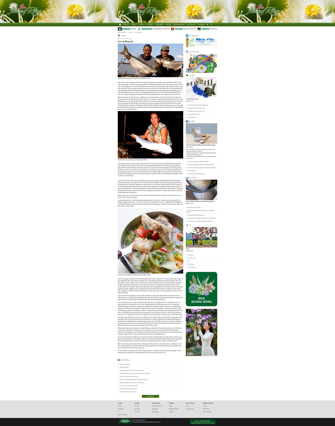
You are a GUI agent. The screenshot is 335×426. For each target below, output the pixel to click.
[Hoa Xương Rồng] (120, 24)
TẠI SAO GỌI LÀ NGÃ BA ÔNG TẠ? (129, 385)
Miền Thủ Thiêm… (124, 367)
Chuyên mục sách (122, 28)
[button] (207, 24)
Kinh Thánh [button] (159, 24)
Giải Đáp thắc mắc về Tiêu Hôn (196, 111)
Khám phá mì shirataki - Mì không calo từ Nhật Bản (202, 218)
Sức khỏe (192, 121)
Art (190, 225)
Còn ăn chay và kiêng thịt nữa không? (198, 105)
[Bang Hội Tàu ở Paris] (201, 29)
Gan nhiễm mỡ (192, 170)
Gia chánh (192, 178)
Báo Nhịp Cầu (193, 36)
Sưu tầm (137, 406)
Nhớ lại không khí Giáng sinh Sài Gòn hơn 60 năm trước (135, 373)
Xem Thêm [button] (150, 396)
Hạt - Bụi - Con (192, 258)
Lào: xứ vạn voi (191, 24)
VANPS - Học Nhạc (122, 414)
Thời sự (206, 28)
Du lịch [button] (142, 24)
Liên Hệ (205, 406)
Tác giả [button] (125, 24)
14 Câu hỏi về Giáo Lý (194, 114)
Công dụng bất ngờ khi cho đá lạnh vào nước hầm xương (200, 211)
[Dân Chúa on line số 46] (148, 29)
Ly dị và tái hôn (192, 117)
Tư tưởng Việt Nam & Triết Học (136, 28)
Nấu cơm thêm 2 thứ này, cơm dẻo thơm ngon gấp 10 (200, 201)
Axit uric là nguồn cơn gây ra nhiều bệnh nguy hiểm (202, 167)
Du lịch (187, 406)
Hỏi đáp (168, 24)
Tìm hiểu (171, 411)
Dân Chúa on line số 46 (165, 28)
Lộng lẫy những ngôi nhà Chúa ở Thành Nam (132, 382)
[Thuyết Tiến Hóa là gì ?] (201, 87)
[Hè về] (201, 237)
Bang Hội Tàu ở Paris (214, 28)
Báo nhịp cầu (154, 28)
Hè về (187, 249)
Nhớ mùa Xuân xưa (125, 364)
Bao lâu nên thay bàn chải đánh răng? (198, 161)
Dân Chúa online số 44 (192, 28)
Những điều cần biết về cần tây (196, 215)
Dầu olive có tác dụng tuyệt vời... (197, 174)
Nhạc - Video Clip (207, 411)
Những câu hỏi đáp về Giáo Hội (196, 108)
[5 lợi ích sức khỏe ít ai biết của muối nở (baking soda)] (201, 133)
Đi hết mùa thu (192, 267)
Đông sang (191, 264)
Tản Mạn (171, 403)
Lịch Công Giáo (194, 52)
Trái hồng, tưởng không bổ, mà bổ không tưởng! (201, 164)
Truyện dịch (121, 409)
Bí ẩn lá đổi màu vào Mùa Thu (128, 392)
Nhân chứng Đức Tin (157, 406)
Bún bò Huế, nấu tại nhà (194, 207)
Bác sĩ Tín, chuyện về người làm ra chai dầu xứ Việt (133, 379)
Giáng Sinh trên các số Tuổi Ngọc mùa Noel (132, 370)
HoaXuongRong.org (140, 420)
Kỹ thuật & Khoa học (178, 24)
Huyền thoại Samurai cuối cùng (128, 389)
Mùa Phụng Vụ (155, 411)
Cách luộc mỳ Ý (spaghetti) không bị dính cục (200, 221)
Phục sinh (190, 255)
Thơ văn (120, 406)
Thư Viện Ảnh (206, 409)
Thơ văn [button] (133, 24)
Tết (189, 261)
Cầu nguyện (201, 24)
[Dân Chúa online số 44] (174, 29)
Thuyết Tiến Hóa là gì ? (192, 99)
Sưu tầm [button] (150, 24)
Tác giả (120, 403)
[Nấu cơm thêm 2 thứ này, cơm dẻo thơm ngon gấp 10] (201, 189)
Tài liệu (123, 36)
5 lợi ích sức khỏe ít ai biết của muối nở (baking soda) (200, 145)
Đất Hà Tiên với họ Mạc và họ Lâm (129, 376)
